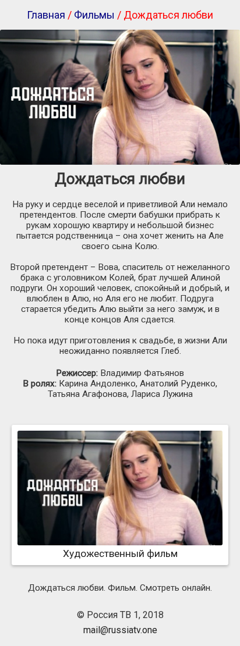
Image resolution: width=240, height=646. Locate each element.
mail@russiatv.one (120, 630)
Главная (46, 15)
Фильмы (94, 15)
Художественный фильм (120, 553)
